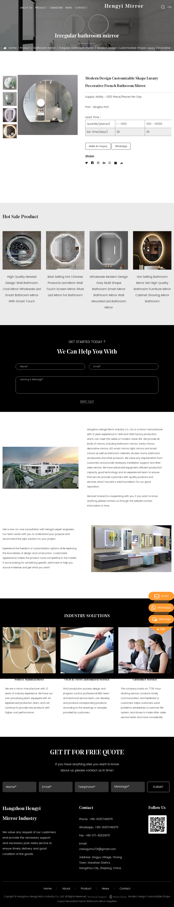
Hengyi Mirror (124, 6)
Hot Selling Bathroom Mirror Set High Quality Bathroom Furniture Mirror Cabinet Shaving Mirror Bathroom (152, 289)
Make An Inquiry (98, 146)
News (68, 8)
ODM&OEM (56, 8)
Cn (169, 7)
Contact (81, 8)
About (66, 888)
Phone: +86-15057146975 (96, 819)
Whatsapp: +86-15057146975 (98, 827)
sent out (87, 401)
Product (41, 8)
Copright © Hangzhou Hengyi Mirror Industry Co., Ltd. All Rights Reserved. (45, 896)
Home (13, 48)
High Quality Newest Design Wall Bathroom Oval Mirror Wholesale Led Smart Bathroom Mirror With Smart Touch (22, 289)
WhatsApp (121, 146)
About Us (26, 8)
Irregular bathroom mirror (76, 48)
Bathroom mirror (44, 48)
